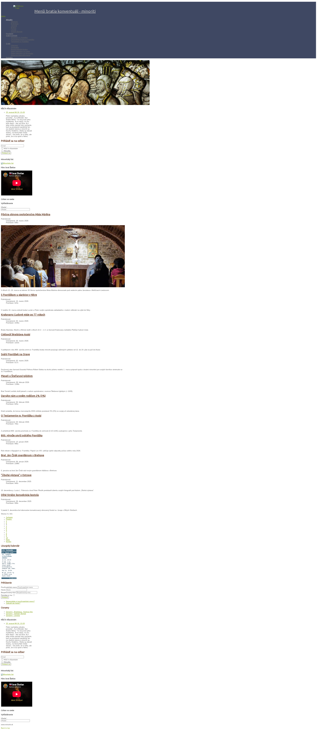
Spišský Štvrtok (16, 32)
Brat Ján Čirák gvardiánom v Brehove (22, 455)
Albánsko (14, 22)
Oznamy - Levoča (13, 615)
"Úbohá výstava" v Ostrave (16, 475)
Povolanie (9, 34)
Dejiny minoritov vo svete (20, 51)
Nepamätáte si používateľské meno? (20, 601)
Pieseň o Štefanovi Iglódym (17, 375)
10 (7, 538)
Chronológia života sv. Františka (22, 40)
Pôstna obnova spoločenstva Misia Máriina (25, 214)
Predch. (9, 519)
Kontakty (9, 57)
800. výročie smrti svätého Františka (21, 435)
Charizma (14, 45)
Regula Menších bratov (19, 49)
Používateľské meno (9, 587)
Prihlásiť (5, 597)
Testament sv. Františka (20, 42)
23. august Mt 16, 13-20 (15, 112)
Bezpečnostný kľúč (8, 592)
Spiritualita (15, 47)
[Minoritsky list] (7, 163)
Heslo (3, 590)
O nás (8, 43)
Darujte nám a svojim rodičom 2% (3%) (23, 395)
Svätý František (11, 36)
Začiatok (9, 517)
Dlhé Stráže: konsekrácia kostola (20, 494)
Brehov (13, 28)
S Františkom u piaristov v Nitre (19, 294)
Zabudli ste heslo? (13, 603)
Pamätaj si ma (6, 595)
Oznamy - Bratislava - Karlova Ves (19, 612)
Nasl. (8, 540)
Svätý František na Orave (15, 354)
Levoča (13, 30)
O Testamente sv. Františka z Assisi (21, 415)
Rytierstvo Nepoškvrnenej (20, 55)
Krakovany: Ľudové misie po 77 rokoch (23, 314)
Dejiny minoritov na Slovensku (22, 53)
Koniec (8, 542)
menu (3, 16)
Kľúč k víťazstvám (11, 148)
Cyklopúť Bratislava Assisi (15, 334)
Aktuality (9, 20)
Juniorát (14, 26)
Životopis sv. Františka (19, 38)
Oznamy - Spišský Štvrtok (16, 614)
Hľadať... (4, 207)
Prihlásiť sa (6, 153)
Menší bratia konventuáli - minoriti (65, 11)
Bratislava (14, 24)
